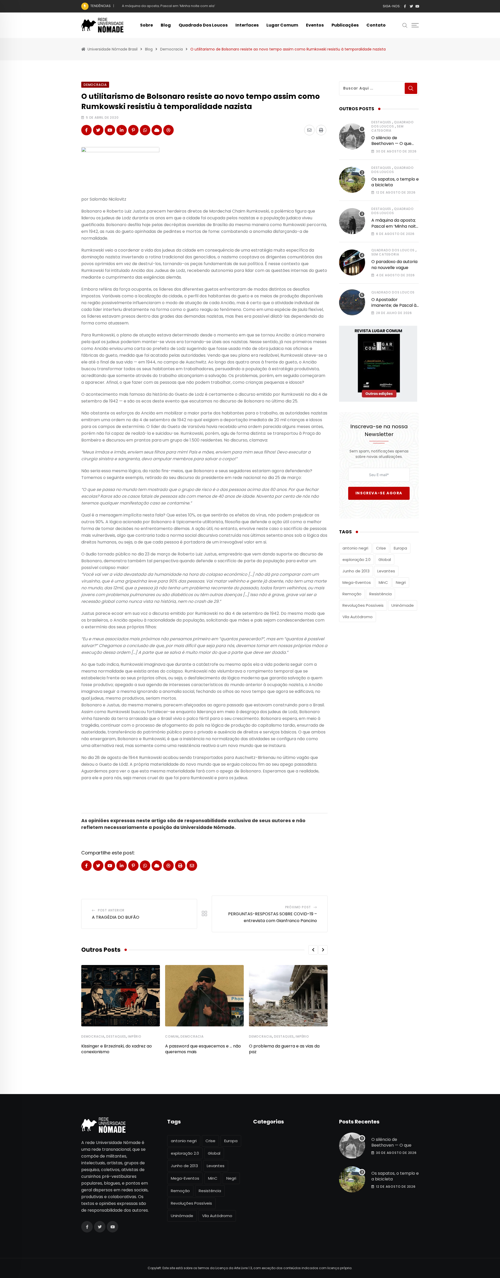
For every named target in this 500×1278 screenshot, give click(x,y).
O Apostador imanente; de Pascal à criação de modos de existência (393, 308)
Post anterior (111, 910)
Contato (376, 25)
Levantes (386, 571)
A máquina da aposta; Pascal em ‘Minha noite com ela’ (168, 5)
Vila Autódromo (357, 616)
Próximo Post (298, 907)
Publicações (345, 25)
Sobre (146, 25)
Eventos (315, 25)
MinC (383, 582)
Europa (400, 548)
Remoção (351, 594)
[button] (313, 950)
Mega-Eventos (356, 582)
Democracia (92, 1036)
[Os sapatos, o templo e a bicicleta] (352, 180)
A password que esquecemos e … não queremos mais (203, 1049)
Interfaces (247, 25)
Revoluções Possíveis (363, 605)
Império (134, 1036)
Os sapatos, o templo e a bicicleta (395, 182)
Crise (381, 548)
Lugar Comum (282, 25)
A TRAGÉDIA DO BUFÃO (115, 917)
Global (384, 559)
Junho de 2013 (356, 571)
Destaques (116, 1036)
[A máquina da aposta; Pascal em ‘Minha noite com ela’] (352, 221)
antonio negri (355, 548)
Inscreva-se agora (378, 493)
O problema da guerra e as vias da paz (284, 1049)
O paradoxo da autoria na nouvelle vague (394, 264)
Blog (166, 25)
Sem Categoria (387, 128)
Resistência (380, 594)
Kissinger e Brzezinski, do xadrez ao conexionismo (116, 1049)
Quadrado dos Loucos (203, 25)
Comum (172, 1036)
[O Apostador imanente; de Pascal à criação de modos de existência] (352, 302)
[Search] (405, 25)
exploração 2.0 (356, 559)
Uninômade (402, 605)
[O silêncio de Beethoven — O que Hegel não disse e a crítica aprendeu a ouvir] (352, 136)
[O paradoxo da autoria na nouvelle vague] (352, 263)
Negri (401, 582)
